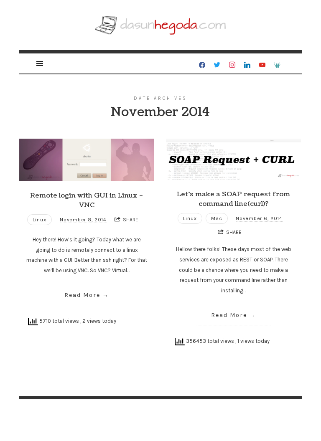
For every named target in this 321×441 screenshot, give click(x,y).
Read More (82, 295)
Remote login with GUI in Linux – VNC (86, 200)
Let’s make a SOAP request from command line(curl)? (233, 199)
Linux (39, 220)
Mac (216, 218)
